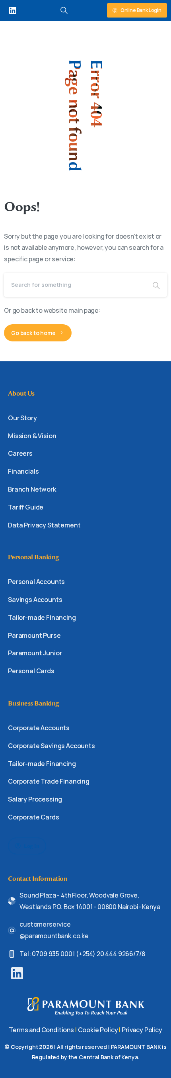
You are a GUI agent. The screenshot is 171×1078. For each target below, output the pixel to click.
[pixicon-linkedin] (17, 972)
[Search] (156, 285)
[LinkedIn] (12, 10)
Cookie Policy (98, 1029)
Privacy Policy (142, 1029)
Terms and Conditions (41, 1029)
